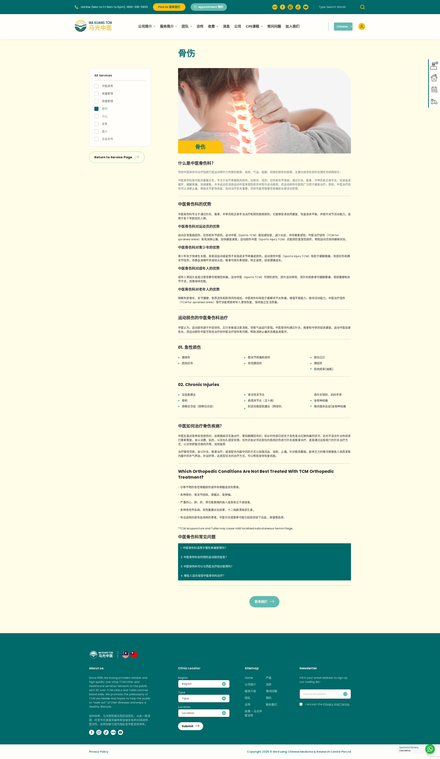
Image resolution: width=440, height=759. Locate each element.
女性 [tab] (104, 124)
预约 (268, 698)
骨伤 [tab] (104, 109)
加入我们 (292, 26)
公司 (237, 26)
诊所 (200, 26)
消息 (226, 26)
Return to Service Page (113, 157)
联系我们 (261, 602)
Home (249, 678)
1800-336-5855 (137, 7)
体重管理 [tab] (107, 101)
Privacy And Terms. (336, 704)
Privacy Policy (98, 752)
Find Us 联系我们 (169, 7)
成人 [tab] (104, 131)
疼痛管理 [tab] (107, 94)
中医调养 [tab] (107, 86)
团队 (185, 26)
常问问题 (274, 26)
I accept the (327, 704)
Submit (187, 726)
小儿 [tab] (104, 116)
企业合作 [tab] (107, 139)
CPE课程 (252, 26)
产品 (268, 678)
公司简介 (145, 26)
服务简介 (167, 26)
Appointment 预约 (210, 7)
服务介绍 (250, 691)
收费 (211, 26)
